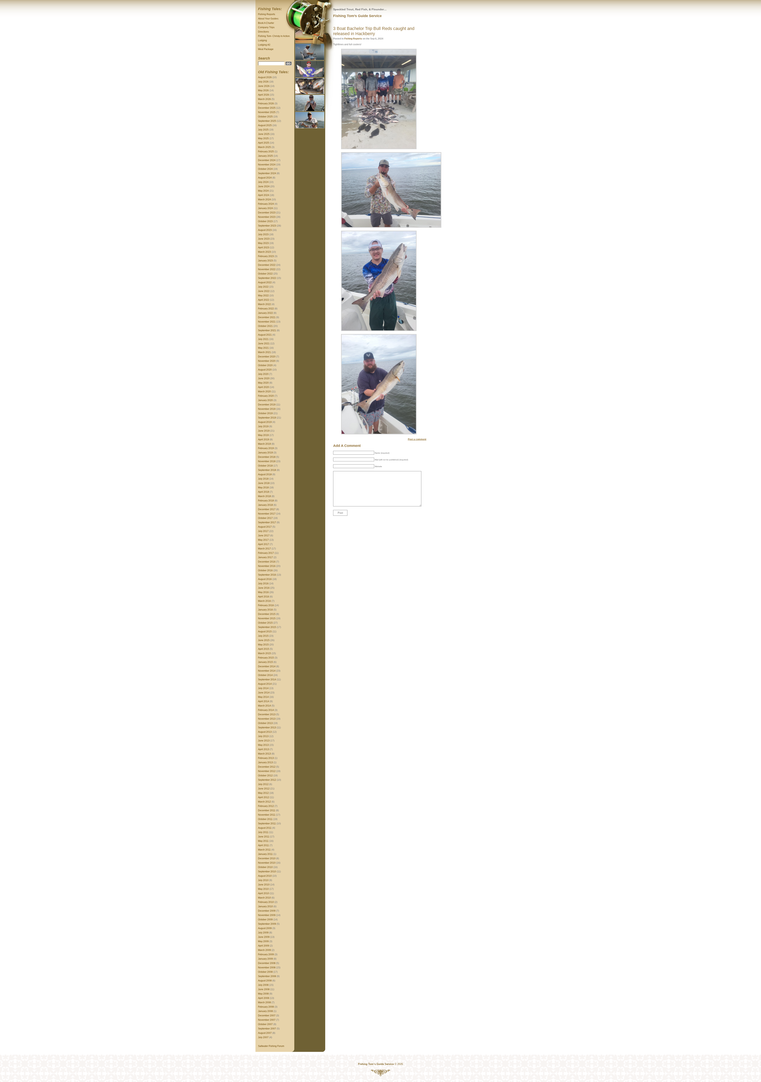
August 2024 (265, 177)
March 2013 (264, 753)
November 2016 (266, 566)
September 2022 (267, 278)
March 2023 (264, 252)
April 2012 (263, 797)
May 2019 (263, 435)
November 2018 (266, 461)
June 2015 (264, 640)
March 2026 (264, 99)
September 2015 (267, 627)
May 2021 (263, 348)
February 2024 (266, 204)
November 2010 (266, 862)
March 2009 (264, 950)
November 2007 (266, 1020)
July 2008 (263, 985)
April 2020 (263, 387)
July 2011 (263, 832)
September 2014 (267, 679)
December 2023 (266, 212)
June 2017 (264, 535)
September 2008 (267, 976)
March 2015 (264, 653)
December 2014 (266, 666)
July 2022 (263, 286)
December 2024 (266, 160)
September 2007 (267, 1028)
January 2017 (265, 557)
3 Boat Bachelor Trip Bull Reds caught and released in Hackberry (373, 31)
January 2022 (265, 313)
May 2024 (263, 190)
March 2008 (264, 1002)
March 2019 (264, 444)
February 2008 (266, 1006)
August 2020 (265, 369)
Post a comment (417, 439)
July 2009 (263, 932)
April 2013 (263, 749)
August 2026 (265, 77)
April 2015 (263, 649)
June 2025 (264, 134)
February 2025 (266, 151)
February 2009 (266, 954)
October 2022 (265, 273)
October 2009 (265, 919)
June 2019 (264, 430)
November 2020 (266, 361)
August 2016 (265, 579)
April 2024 (263, 195)
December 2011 (266, 810)
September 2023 (267, 225)
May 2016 (263, 592)
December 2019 (266, 404)
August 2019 (265, 422)
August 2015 (265, 631)
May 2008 (263, 993)
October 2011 (265, 819)
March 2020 (264, 391)
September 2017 (267, 522)
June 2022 (264, 291)
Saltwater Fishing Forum (271, 1046)
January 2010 (265, 906)
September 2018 (267, 470)
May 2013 (263, 745)
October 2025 (265, 116)
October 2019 (265, 413)
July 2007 (263, 1037)
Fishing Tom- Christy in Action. (274, 36)
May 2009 (263, 941)
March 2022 (264, 304)
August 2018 (265, 474)
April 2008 (263, 998)
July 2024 (263, 182)
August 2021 (265, 334)
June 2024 (264, 186)
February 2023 (266, 256)
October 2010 (265, 867)
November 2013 (266, 718)
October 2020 (265, 365)
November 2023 (266, 217)
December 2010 (266, 858)
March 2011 (264, 849)
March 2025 (264, 147)
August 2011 (265, 828)
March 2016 (264, 601)
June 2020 (264, 378)
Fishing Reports (266, 14)
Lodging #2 (264, 44)
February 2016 (266, 605)
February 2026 (266, 103)
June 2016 (264, 588)
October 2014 (265, 675)
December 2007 (266, 1015)
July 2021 (263, 339)
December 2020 (266, 356)
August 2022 (265, 282)
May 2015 (263, 644)
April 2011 (263, 845)
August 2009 (265, 928)
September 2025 (267, 121)
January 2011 (265, 854)
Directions (263, 31)
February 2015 (266, 657)
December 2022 (266, 265)
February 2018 (266, 500)
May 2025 (263, 138)
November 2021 (266, 321)
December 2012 (266, 766)
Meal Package (265, 49)
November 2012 (266, 771)
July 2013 (263, 736)
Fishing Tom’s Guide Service (357, 16)
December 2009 (266, 910)
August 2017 (265, 526)
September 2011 (267, 823)
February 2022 (266, 308)
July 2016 (263, 583)
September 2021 (267, 330)
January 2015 (265, 662)
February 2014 (266, 710)
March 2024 (264, 199)
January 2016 (265, 609)
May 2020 (263, 382)
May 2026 (263, 90)
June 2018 (264, 483)
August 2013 (265, 732)
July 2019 (263, 426)
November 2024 (266, 164)
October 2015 (265, 622)
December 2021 (266, 317)
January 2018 (265, 505)
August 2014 (265, 684)
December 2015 (266, 614)
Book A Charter (266, 23)
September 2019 (267, 417)
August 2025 (265, 125)
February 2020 (266, 396)
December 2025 (266, 108)
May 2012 (263, 793)
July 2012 (263, 784)
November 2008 (266, 967)
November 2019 (266, 409)
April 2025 (263, 142)
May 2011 (263, 841)
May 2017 (263, 540)
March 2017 (264, 548)
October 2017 (265, 518)
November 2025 (266, 112)
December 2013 (266, 714)
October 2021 (265, 326)
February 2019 (266, 448)
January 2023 (265, 260)
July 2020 (263, 374)
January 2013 (265, 762)
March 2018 (264, 496)
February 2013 (266, 758)
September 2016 (267, 574)
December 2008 (266, 963)
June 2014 (264, 692)
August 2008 (265, 980)
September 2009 (267, 924)
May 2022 (263, 295)
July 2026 (263, 81)
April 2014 (263, 701)
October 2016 (265, 570)
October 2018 (265, 465)
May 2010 (263, 889)
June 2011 (263, 836)
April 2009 (263, 945)
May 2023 (263, 243)
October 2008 (265, 972)
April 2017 (263, 544)
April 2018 (263, 492)
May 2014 (263, 697)
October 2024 (265, 169)
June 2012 (264, 788)
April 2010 (263, 893)
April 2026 (263, 94)
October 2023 (265, 221)
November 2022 (266, 269)
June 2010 (264, 884)
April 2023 (263, 247)
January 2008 (265, 1011)
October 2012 (265, 775)
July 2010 (263, 880)
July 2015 (263, 636)
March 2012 (264, 801)
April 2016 (263, 596)
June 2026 (264, 86)
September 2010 (267, 871)
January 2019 (265, 452)
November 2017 (266, 513)
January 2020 (265, 400)
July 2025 (263, 129)
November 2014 (266, 670)
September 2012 (267, 780)
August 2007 (265, 1033)
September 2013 (267, 727)
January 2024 (265, 208)
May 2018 (263, 487)
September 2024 (267, 173)
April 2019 (263, 439)
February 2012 (266, 806)
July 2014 (263, 688)
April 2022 (263, 300)
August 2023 (265, 230)
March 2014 (264, 705)
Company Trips (266, 27)
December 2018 (266, 457)
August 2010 (265, 876)
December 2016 (266, 561)
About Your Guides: (268, 18)
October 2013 (265, 723)
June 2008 (264, 989)
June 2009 (264, 937)
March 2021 (264, 352)
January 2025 (265, 156)
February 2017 (266, 553)
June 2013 (264, 740)
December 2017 (266, 509)
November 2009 (266, 915)
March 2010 (264, 897)
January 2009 (265, 958)
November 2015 (266, 618)
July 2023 (263, 234)
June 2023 (264, 238)
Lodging (262, 40)
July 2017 (263, 531)
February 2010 (266, 902)
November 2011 (266, 814)
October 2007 (265, 1024)
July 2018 (263, 478)
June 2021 (264, 343)
